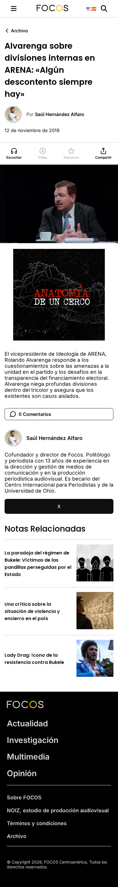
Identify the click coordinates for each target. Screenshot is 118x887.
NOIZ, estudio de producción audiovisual (58, 810)
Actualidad (27, 723)
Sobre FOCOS (24, 797)
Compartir (103, 157)
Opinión (22, 773)
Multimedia (28, 757)
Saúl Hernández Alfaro (59, 114)
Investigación (32, 740)
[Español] (94, 8)
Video (42, 157)
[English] (89, 8)
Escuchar (14, 157)
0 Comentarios (35, 414)
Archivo (19, 31)
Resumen (71, 157)
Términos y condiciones (37, 823)
